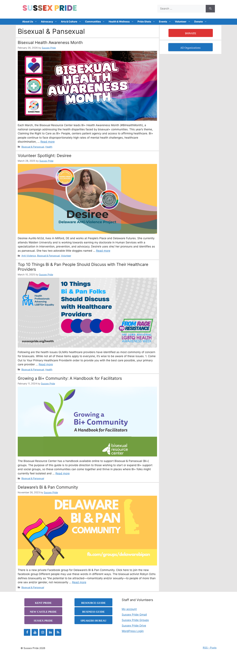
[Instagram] (42, 632)
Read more (47, 141)
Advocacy (47, 21)
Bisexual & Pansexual (32, 146)
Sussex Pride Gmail (134, 614)
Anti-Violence (28, 255)
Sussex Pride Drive (134, 625)
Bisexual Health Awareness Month (50, 42)
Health (48, 146)
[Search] (210, 9)
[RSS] (58, 632)
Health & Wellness (119, 21)
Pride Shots (144, 21)
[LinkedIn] (50, 632)
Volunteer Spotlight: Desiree (44, 155)
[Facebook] (27, 632)
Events (163, 21)
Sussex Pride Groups (135, 620)
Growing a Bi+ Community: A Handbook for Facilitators (70, 378)
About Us (27, 21)
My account (129, 609)
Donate (198, 21)
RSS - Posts (210, 647)
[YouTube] (35, 632)
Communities (93, 21)
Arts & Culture (69, 21)
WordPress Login (133, 631)
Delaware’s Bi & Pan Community (48, 487)
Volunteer (180, 21)
